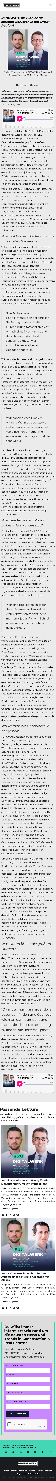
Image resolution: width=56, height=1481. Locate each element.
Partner (32, 1470)
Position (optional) (17, 1402)
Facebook (22, 85)
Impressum (22, 1474)
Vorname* (11, 1375)
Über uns (48, 1470)
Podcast (14, 1470)
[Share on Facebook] (17, 85)
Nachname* (12, 1384)
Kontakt (39, 1470)
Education (23, 1470)
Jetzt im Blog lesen (9, 1209)
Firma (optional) (15, 1393)
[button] (50, 5)
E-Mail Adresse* (14, 1366)
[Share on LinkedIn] (31, 85)
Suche (6, 1470)
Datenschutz (33, 1474)
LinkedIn (35, 85)
